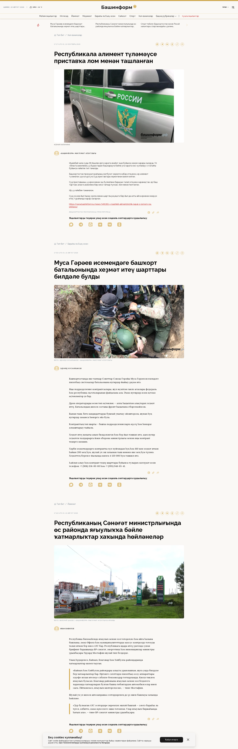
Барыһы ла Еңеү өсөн (105, 16)
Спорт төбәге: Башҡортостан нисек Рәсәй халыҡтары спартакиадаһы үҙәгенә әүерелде (160, 25)
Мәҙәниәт (87, 16)
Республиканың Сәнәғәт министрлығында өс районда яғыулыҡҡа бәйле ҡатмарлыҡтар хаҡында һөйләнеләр (116, 25)
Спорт (132, 16)
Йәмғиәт (75, 16)
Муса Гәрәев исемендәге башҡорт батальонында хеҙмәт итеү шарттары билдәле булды (67, 25)
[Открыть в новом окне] (71, 224)
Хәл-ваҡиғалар (146, 16)
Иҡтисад (64, 16)
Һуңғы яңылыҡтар (190, 16)
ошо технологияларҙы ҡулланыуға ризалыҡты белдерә (84, 743)
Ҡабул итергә (171, 739)
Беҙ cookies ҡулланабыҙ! (65, 737)
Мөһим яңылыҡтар (48, 16)
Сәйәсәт (122, 16)
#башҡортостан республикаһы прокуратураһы (90, 212)
